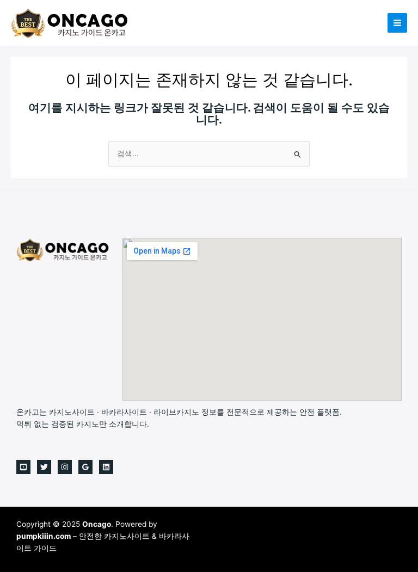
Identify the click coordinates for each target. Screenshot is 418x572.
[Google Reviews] (85, 467)
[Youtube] (23, 467)
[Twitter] (44, 467)
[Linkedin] (106, 467)
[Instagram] (65, 467)
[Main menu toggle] (398, 23)
